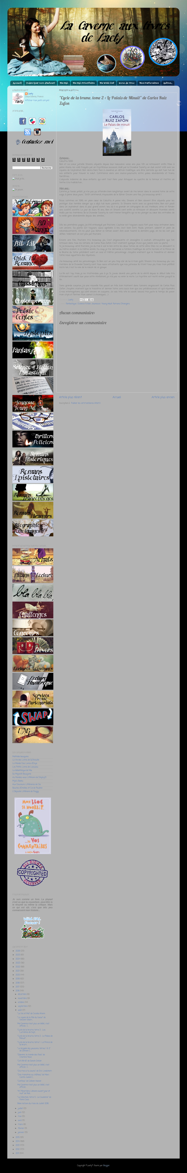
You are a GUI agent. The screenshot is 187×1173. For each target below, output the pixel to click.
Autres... (167, 83)
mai (20, 1116)
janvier (21, 1132)
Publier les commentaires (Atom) (85, 403)
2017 (18, 986)
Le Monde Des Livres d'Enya (24, 763)
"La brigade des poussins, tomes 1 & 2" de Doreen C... (34, 1049)
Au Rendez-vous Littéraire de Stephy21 (29, 777)
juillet (20, 1108)
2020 (18, 974)
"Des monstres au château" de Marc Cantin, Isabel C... (33, 1076)
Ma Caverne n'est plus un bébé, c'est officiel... (33, 1086)
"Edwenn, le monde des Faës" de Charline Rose (31, 1056)
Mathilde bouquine (20, 756)
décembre (22, 994)
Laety (30, 94)
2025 (18, 954)
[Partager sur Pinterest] (92, 299)
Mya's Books (17, 781)
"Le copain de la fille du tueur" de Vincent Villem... (31, 1018)
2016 (18, 990)
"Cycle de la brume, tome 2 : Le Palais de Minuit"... (35, 1037)
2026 (18, 951)
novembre (22, 998)
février (21, 1128)
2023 (18, 962)
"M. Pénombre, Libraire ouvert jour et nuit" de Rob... (33, 1092)
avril (20, 1120)
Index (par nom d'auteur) (40, 83)
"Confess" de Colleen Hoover (29, 1081)
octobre (21, 1002)
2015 (18, 1137)
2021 (18, 971)
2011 (18, 1153)
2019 (18, 978)
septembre (23, 1006)
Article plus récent (70, 397)
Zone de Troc (127, 83)
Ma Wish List (107, 83)
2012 (18, 1149)
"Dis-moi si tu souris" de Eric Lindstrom (34, 1071)
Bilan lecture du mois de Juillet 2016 (33, 1103)
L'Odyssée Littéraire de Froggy (25, 791)
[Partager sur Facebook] (89, 299)
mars (20, 1124)
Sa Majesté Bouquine (21, 774)
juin (20, 1112)
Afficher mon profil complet (37, 100)
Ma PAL (64, 83)
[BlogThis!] (83, 299)
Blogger (106, 1165)
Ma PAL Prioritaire (84, 83)
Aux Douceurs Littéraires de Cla (26, 784)
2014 (18, 1141)
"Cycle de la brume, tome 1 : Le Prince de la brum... (34, 1043)
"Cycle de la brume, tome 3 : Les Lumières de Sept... (31, 1031)
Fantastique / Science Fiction (78, 303)
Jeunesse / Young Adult (102, 303)
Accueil (17, 83)
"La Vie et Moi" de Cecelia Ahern (31, 1013)
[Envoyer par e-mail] (81, 299)
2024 (18, 959)
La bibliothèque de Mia (22, 770)
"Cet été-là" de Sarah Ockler (29, 1060)
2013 (18, 1145)
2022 (18, 966)
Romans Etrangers (121, 303)
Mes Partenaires (149, 83)
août (20, 1010)
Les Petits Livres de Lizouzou (25, 767)
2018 (18, 982)
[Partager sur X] (86, 299)
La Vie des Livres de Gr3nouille (25, 760)
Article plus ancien (163, 397)
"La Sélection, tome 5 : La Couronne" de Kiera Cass (34, 1098)
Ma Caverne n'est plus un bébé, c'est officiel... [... (33, 1025)
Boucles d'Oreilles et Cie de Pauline (27, 788)
